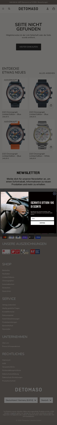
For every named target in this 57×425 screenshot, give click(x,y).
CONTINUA (42, 223)
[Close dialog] (54, 193)
